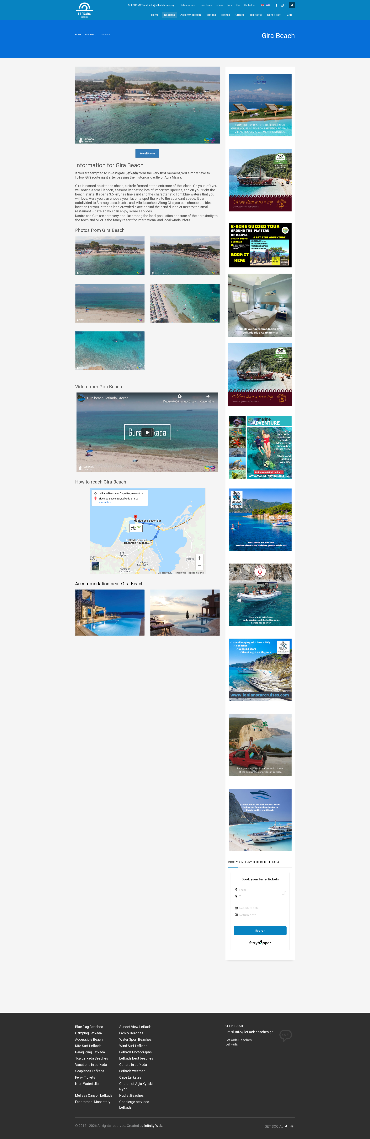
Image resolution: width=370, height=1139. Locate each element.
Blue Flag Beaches (89, 1027)
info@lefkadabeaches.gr (254, 1032)
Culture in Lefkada (133, 1065)
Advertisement (188, 5)
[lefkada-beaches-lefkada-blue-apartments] (260, 305)
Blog (238, 5)
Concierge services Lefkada (134, 1104)
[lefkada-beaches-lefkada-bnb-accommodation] (260, 105)
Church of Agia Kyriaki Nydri (136, 1086)
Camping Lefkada (88, 1033)
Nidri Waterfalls (87, 1084)
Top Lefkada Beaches (91, 1058)
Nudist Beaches (131, 1095)
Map (229, 5)
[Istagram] (282, 5)
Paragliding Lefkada (90, 1052)
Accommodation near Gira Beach (109, 583)
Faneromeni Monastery (92, 1102)
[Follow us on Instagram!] (292, 1126)
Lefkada (219, 5)
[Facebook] (276, 5)
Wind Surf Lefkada (133, 1046)
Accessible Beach (89, 1039)
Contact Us (249, 5)
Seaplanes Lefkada (89, 1071)
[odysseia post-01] (260, 180)
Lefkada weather (132, 1071)
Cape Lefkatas (130, 1077)
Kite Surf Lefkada (88, 1046)
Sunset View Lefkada (135, 1027)
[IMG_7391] (260, 245)
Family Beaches (131, 1033)
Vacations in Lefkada (91, 1065)
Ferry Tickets (85, 1077)
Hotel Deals (206, 5)
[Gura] (110, 255)
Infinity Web (153, 1126)
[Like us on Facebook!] (286, 1126)
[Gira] (110, 303)
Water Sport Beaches (135, 1039)
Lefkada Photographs (135, 1052)
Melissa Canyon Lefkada (93, 1095)
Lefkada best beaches (136, 1058)
